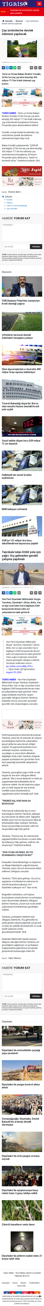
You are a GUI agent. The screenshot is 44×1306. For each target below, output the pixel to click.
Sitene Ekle (21, 1286)
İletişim (23, 1283)
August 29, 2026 (13, 672)
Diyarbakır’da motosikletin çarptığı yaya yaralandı (24, 11)
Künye (15, 1283)
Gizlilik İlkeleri (34, 1283)
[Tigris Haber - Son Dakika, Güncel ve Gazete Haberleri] (15, 3)
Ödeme (9, 203)
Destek (9, 200)
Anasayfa (9, 21)
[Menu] (39, 3)
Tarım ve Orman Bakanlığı (17, 206)
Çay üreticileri (12, 209)
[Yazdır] (19, 67)
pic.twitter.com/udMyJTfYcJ (19, 666)
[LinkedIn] (11, 67)
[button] (31, 67)
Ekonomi (19, 21)
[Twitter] (7, 67)
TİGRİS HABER (9, 113)
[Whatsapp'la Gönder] (14, 67)
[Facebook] (3, 67)
